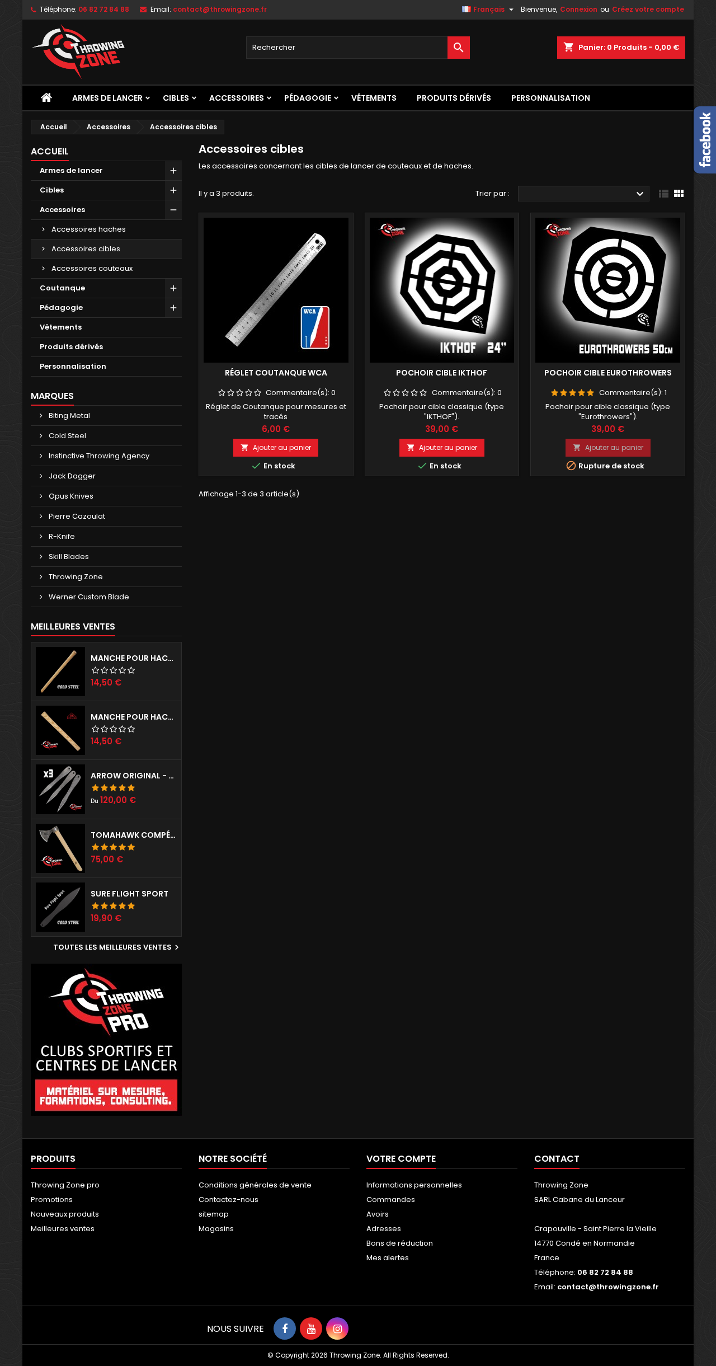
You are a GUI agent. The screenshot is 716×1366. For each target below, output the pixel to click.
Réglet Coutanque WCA (276, 372)
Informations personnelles (414, 1185)
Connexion (578, 9)
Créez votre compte (648, 9)
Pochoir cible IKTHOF (441, 372)
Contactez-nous (228, 1199)
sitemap (214, 1214)
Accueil (50, 151)
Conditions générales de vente (255, 1185)
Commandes (390, 1199)
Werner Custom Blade (88, 597)
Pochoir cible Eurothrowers (608, 372)
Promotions (52, 1199)
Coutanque (62, 288)
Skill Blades (68, 556)
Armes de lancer (107, 98)
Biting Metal (68, 415)
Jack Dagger (71, 476)
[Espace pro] (106, 1039)
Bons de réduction (399, 1243)
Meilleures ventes (63, 1228)
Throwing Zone (75, 576)
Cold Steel (66, 435)
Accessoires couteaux (92, 268)
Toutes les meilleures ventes (117, 947)
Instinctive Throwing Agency (98, 455)
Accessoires (236, 98)
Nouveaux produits (65, 1214)
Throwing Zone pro (65, 1185)
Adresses (383, 1228)
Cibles (176, 98)
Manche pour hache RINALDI (134, 716)
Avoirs (377, 1214)
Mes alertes (387, 1257)
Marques (52, 395)
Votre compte (401, 1158)
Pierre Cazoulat (76, 516)
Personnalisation (550, 98)
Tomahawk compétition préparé (134, 834)
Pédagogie (307, 98)
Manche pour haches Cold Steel (134, 658)
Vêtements (374, 98)
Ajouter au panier (276, 447)
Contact (557, 1158)
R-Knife (61, 536)
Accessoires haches (88, 229)
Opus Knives (70, 496)
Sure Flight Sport (129, 893)
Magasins (216, 1228)
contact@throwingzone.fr (220, 9)
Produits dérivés (454, 98)
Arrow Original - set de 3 (134, 775)
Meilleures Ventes (73, 626)
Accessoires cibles (85, 248)
